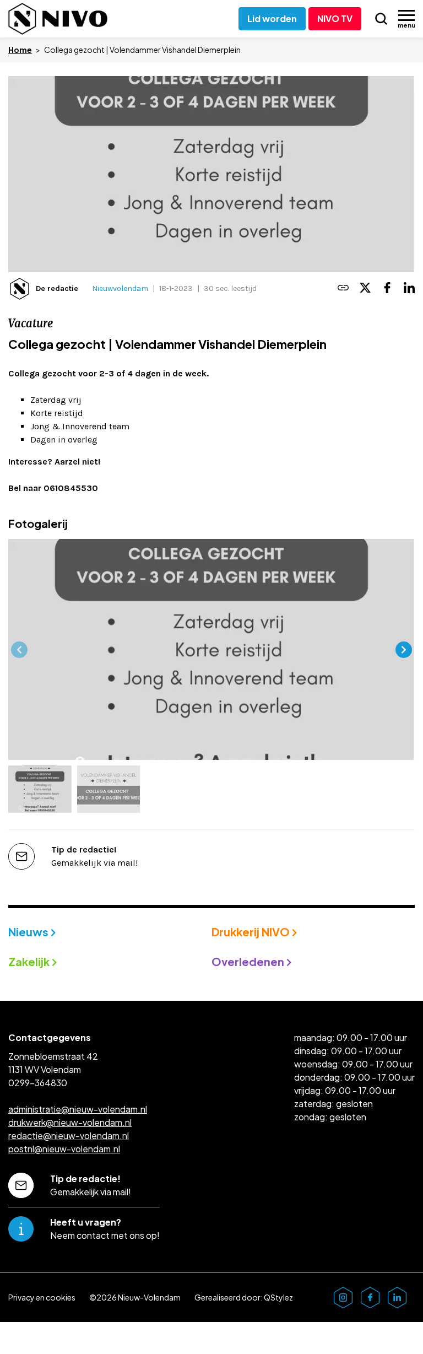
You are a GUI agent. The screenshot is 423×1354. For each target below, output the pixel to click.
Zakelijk (30, 961)
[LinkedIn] (409, 288)
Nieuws (29, 931)
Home (20, 50)
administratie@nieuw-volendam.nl (77, 1109)
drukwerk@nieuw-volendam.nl (70, 1122)
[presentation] (19, 649)
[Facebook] (387, 288)
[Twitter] (365, 288)
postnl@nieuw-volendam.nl (64, 1149)
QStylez (278, 1297)
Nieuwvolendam (120, 288)
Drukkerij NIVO (252, 931)
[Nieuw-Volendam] (57, 19)
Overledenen (249, 961)
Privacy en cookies (41, 1297)
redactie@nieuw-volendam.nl (68, 1135)
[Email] (343, 288)
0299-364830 (37, 1082)
